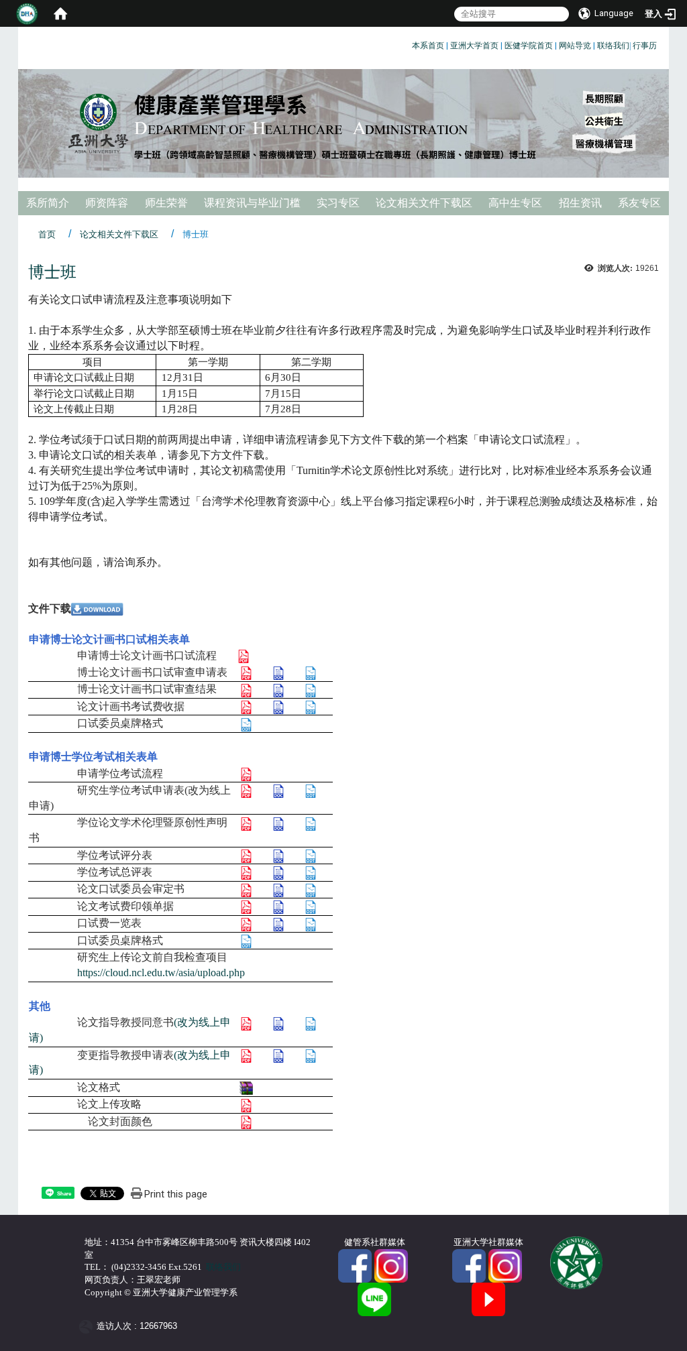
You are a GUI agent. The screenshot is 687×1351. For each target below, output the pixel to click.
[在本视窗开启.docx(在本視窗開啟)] (278, 672)
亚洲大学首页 (474, 45)
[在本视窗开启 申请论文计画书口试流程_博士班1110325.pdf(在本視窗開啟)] (243, 655)
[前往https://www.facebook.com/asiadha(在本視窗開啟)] (355, 1265)
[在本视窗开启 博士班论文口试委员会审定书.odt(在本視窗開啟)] (310, 888)
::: (407, 43)
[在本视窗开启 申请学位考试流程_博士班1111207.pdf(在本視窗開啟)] (246, 773)
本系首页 (428, 45)
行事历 (645, 45)
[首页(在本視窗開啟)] (60, 13)
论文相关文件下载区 (424, 202)
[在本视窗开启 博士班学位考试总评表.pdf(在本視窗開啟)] (246, 872)
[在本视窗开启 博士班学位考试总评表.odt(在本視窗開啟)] (310, 872)
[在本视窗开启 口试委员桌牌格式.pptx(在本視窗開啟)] (246, 723)
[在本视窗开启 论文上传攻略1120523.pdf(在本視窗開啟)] (246, 1104)
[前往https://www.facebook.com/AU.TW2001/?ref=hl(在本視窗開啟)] (469, 1265)
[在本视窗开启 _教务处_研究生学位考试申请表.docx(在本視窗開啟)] (278, 790)
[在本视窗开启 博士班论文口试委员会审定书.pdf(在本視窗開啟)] (246, 888)
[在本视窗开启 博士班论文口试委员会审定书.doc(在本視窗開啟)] (278, 888)
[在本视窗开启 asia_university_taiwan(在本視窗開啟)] (505, 1265)
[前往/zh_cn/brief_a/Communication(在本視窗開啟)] (374, 1298)
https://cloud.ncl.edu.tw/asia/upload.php (161, 972)
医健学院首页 (529, 45)
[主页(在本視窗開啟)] (343, 123)
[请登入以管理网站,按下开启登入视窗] (27, 13)
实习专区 (338, 202)
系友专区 (639, 202)
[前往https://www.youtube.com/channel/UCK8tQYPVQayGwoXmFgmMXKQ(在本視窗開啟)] (488, 1298)
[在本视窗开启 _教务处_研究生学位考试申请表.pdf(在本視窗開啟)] (246, 790)
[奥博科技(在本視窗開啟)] (88, 1326)
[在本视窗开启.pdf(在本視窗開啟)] (246, 672)
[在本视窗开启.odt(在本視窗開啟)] (310, 672)
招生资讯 (580, 202)
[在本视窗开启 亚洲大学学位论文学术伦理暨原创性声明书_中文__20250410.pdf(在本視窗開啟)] (246, 822)
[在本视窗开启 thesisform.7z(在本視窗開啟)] (246, 1087)
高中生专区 (515, 202)
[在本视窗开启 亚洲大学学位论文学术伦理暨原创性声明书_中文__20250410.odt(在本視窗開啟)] (310, 822)
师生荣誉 (166, 202)
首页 (47, 234)
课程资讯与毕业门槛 (252, 202)
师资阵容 (106, 202)
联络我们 (613, 45)
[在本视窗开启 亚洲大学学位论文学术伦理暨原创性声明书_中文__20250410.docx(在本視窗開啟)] (278, 822)
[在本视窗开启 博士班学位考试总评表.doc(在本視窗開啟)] (278, 872)
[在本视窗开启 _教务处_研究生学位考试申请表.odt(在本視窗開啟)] (310, 790)
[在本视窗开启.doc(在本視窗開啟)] (278, 855)
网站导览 (575, 45)
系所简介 (47, 202)
